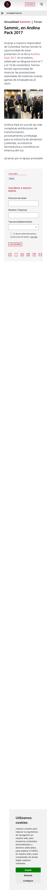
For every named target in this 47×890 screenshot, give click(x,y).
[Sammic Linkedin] (34, 254)
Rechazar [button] (28, 875)
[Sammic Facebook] (40, 254)
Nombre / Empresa (17, 209)
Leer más (33, 237)
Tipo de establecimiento (20, 221)
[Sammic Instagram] (22, 254)
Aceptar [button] (28, 870)
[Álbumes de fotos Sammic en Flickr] (28, 254)
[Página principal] (7, 4)
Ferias (38, 22)
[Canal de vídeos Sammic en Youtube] (16, 254)
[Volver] (38, 4)
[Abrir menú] (42, 4)
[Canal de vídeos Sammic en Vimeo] (10, 254)
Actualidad (17, 22)
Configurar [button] (28, 881)
